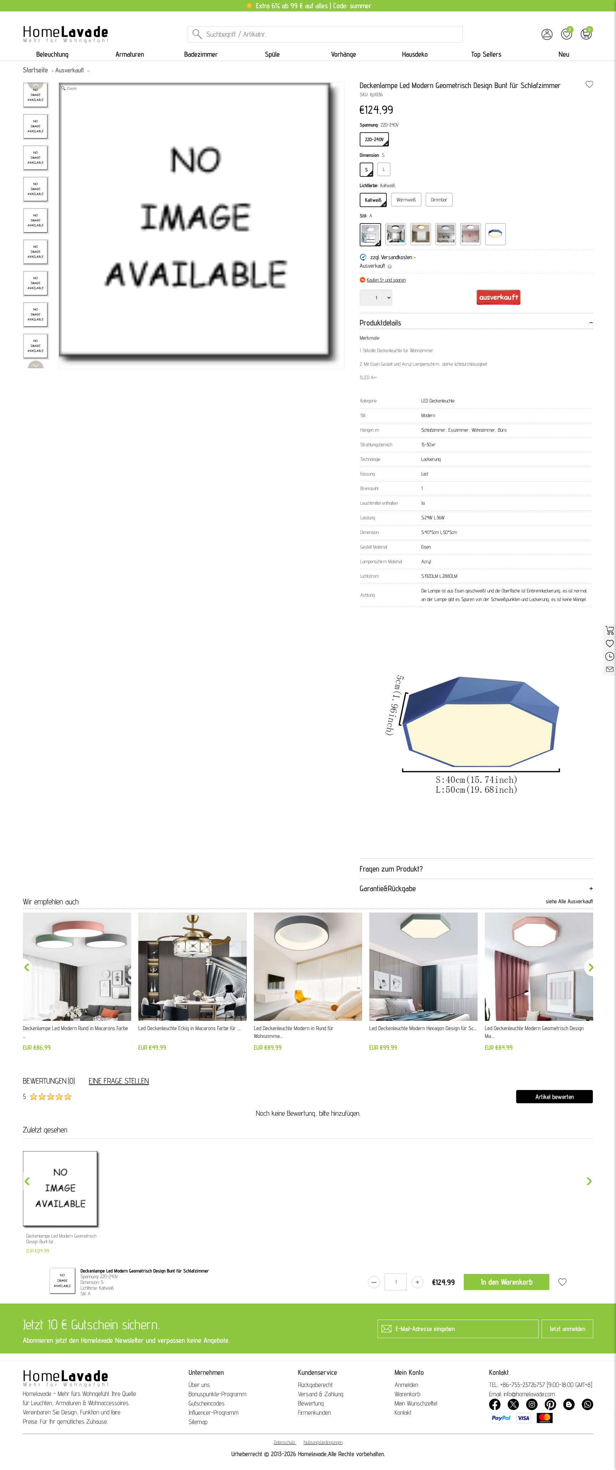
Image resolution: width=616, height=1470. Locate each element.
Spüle (272, 54)
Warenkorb (407, 1394)
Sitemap (198, 1421)
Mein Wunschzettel (416, 1403)
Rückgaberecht (315, 1384)
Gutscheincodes (207, 1403)
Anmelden (406, 1384)
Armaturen (129, 54)
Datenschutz (284, 1442)
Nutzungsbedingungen (323, 1442)
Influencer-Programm (213, 1412)
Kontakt (403, 1412)
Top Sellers (486, 54)
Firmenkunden (314, 1412)
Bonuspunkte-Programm (217, 1394)
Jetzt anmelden (567, 1328)
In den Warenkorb (507, 1281)
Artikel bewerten (554, 1096)
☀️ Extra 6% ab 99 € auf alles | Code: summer (308, 5)
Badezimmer (201, 54)
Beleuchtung (52, 54)
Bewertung (311, 1403)
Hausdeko (415, 54)
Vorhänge (343, 54)
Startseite (35, 70)
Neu (564, 54)
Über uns (199, 1384)
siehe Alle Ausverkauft (569, 901)
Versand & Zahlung (320, 1394)
